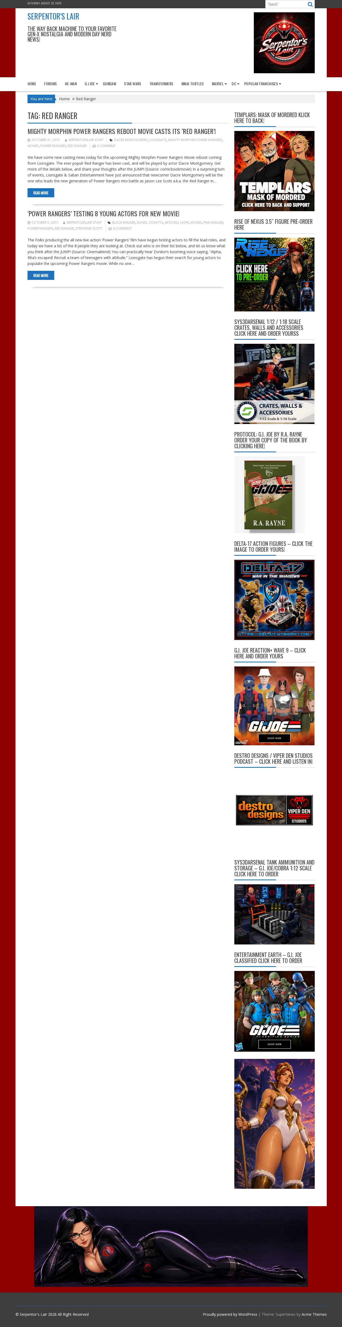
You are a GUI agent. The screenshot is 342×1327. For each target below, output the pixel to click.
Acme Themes (314, 1314)
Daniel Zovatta (150, 222)
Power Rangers (53, 146)
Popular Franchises (261, 83)
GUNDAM (109, 83)
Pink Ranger (213, 222)
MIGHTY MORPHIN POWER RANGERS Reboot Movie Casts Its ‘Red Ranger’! (122, 131)
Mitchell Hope (177, 222)
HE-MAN (71, 83)
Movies (33, 146)
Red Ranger (77, 146)
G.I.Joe (90, 83)
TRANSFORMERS (161, 83)
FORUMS (50, 83)
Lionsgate (157, 140)
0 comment (106, 146)
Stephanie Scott (89, 228)
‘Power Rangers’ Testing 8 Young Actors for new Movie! (104, 213)
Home (32, 83)
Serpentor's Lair (53, 16)
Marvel (218, 83)
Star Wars (132, 83)
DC (234, 83)
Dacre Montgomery (131, 140)
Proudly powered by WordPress (230, 1314)
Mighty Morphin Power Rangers (195, 140)
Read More (40, 192)
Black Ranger (123, 222)
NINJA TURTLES (192, 83)
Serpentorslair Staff (85, 140)
